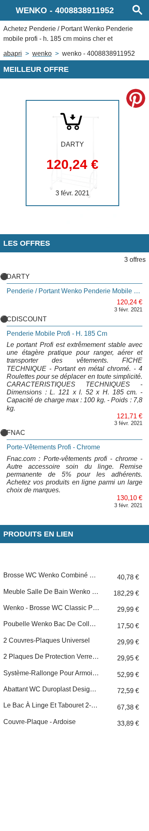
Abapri (12, 53)
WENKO (42, 53)
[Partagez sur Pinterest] (136, 98)
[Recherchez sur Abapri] (137, 10)
